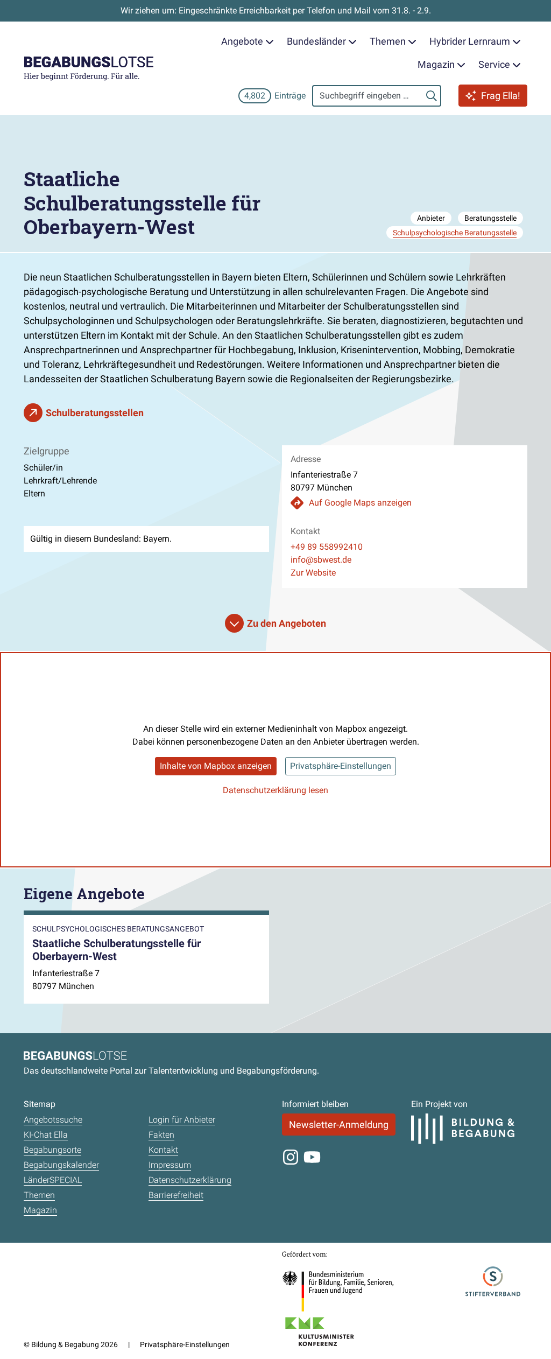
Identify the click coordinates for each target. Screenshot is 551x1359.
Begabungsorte (52, 1150)
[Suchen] (431, 96)
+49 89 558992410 (327, 547)
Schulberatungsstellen (95, 412)
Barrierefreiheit (176, 1195)
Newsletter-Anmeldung (338, 1124)
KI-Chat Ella (46, 1135)
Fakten (161, 1135)
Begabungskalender (61, 1165)
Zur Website (313, 573)
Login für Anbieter (182, 1120)
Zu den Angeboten (286, 623)
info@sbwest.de (321, 560)
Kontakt (163, 1150)
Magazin (40, 1210)
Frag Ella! (500, 95)
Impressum (170, 1165)
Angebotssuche (53, 1120)
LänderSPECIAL (53, 1180)
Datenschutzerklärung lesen (275, 790)
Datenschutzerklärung (190, 1180)
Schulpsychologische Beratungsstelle (455, 232)
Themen (39, 1195)
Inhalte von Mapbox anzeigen (216, 766)
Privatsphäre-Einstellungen (340, 766)
